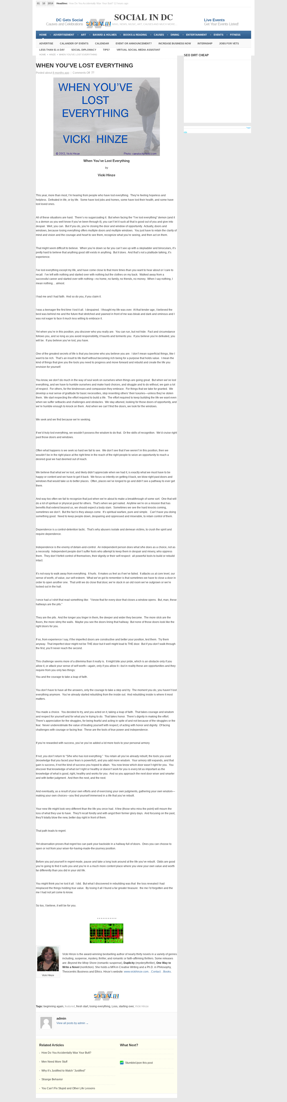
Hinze (52, 54)
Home (43, 34)
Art (83, 34)
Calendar (102, 43)
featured (70, 1006)
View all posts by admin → (73, 1023)
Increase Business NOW (175, 43)
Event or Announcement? (134, 43)
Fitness (235, 34)
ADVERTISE (46, 43)
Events (218, 34)
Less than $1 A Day (52, 49)
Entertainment (196, 34)
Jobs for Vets (229, 43)
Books (167, 971)
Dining (175, 34)
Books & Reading (135, 34)
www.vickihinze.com (136, 971)
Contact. (156, 971)
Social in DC (143, 17)
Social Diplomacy (83, 49)
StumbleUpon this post (139, 1062)
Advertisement (63, 34)
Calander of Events (74, 43)
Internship (205, 43)
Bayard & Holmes (105, 34)
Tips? (106, 49)
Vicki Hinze (142, 1006)
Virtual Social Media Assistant (138, 49)
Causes (159, 34)
